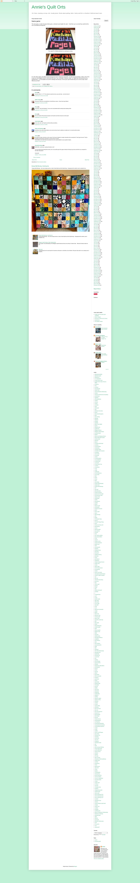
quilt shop (97, 689)
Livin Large (97, 603)
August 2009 (96, 276)
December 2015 (97, 163)
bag (95, 409)
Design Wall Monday (99, 486)
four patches (97, 530)
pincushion (97, 674)
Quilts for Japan (98, 698)
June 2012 (96, 225)
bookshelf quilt (98, 433)
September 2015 (97, 168)
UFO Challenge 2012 (99, 795)
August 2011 (96, 240)
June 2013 (96, 208)
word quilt (97, 819)
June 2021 (96, 65)
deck (96, 480)
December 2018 (97, 110)
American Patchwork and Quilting (101, 394)
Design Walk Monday (99, 483)
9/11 (96, 385)
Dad (96, 476)
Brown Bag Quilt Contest (100, 437)
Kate (36, 114)
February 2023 (97, 36)
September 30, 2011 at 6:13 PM (41, 117)
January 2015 (96, 180)
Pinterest (96, 677)
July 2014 (96, 188)
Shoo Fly (96, 739)
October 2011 (96, 237)
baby (96, 406)
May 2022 (96, 49)
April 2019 (96, 104)
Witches (51, 86)
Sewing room (97, 735)
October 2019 (96, 95)
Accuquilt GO (97, 388)
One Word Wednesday (99, 650)
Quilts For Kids (98, 699)
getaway (96, 548)
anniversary (97, 396)
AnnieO (103, 846)
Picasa (96, 668)
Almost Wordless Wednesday (100, 391)
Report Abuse (97, 288)
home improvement (99, 567)
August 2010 (96, 258)
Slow (96, 745)
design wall (97, 484)
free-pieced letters (38, 86)
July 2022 (96, 46)
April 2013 (96, 211)
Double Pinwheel (98, 492)
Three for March (98, 776)
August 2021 (96, 63)
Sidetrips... (103, 362)
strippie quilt (97, 760)
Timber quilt (97, 782)
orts (95, 658)
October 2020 (96, 77)
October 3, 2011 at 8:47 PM (40, 141)
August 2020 (96, 80)
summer (96, 761)
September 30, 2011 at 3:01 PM (41, 110)
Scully (96, 729)
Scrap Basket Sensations (100, 724)
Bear (96, 415)
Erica (96, 510)
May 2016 (96, 156)
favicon (96, 520)
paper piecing (97, 662)
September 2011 (97, 239)
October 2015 (96, 166)
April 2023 (96, 33)
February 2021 (97, 71)
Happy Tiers (97, 563)
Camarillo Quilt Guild (99, 443)
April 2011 (96, 246)
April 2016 (96, 157)
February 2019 (97, 107)
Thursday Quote (98, 779)
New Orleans (97, 640)
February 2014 (97, 196)
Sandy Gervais (98, 719)
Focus (96, 527)
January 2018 (96, 126)
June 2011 (96, 243)
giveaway (97, 551)
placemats (97, 681)
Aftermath (41, 249)
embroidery (97, 507)
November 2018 (97, 111)
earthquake (97, 498)
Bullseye (96, 440)
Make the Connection (99, 609)
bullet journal (97, 439)
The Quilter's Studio (99, 321)
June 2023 (96, 30)
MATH (96, 612)
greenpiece (97, 559)
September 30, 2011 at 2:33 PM (41, 103)
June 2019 (96, 101)
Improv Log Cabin (98, 572)
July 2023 (96, 28)
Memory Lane (97, 615)
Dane (96, 477)
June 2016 (96, 154)
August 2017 (96, 134)
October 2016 (96, 148)
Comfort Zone (97, 461)
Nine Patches (97, 643)
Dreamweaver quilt (98, 495)
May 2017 (96, 138)
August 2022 (96, 45)
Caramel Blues (98, 446)
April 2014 (96, 193)
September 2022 (97, 43)
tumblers (96, 788)
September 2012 (97, 221)
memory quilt (97, 616)
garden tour (97, 544)
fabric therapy (97, 514)
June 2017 (96, 137)
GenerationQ (97, 547)
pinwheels (97, 679)
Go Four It (97, 553)
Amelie (96, 393)
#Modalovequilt (98, 375)
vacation (96, 798)
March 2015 (96, 177)
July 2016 (96, 153)
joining (96, 585)
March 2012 (96, 230)
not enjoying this (98, 644)
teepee (96, 770)
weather (96, 807)
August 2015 (96, 169)
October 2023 (96, 26)
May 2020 (96, 85)
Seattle (96, 730)
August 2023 (96, 27)
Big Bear (96, 419)
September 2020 (97, 79)
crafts (96, 470)
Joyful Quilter (37, 121)
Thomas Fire (97, 773)
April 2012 (96, 228)
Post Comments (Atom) (41, 161)
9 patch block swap (98, 380)
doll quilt (96, 489)
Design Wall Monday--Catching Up (40, 166)
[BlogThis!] (45, 84)
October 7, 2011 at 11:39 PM (40, 154)
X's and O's (97, 824)
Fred (96, 533)
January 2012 (96, 233)
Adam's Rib (97, 390)
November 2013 (97, 200)
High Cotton (97, 566)
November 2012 (97, 218)
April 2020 (96, 86)
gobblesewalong (98, 554)
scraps (96, 727)
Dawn (96, 479)
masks (96, 610)
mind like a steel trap (99, 619)
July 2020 (96, 82)
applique (96, 397)
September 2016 (97, 150)
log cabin (97, 604)
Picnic (96, 670)
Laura (96, 597)
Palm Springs (97, 661)
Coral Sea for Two (98, 464)
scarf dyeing (97, 721)
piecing (96, 671)
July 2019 (96, 100)
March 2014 (96, 194)
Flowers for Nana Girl (99, 525)
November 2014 (97, 182)
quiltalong (97, 692)
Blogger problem (98, 430)
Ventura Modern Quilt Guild (100, 803)
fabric (96, 513)
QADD (96, 687)
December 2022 (97, 39)
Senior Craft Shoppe (99, 732)
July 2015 (96, 171)
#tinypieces (97, 377)
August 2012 (96, 222)
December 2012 (97, 217)
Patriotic (96, 664)
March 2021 (96, 70)
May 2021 (96, 67)
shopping (97, 741)
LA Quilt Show (97, 594)
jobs (96, 582)
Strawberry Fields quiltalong (100, 759)
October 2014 (96, 184)
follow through (97, 529)
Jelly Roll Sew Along (99, 579)
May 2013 (96, 209)
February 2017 (97, 143)
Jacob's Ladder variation (100, 575)
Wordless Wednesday (99, 821)
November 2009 (97, 271)
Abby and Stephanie (39, 128)
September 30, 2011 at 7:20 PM (41, 124)
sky (95, 744)
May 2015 (96, 174)
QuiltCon (96, 695)
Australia (96, 405)
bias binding (97, 416)
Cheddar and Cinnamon (99, 450)
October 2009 (96, 273)
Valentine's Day (98, 800)
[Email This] (43, 84)
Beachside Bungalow (99, 413)
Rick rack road (98, 708)
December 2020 (97, 74)
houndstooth (97, 569)
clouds (96, 456)
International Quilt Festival (100, 573)
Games (96, 539)
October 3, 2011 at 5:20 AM (40, 131)
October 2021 (96, 60)
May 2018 (96, 120)
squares (96, 753)
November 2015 (97, 165)
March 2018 (96, 123)
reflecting (97, 707)
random (96, 702)
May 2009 (96, 280)
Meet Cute (97, 613)
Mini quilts (97, 622)
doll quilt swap (98, 490)
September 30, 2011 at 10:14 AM (41, 95)
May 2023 (96, 31)
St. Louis (96, 756)
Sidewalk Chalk (98, 742)
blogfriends (97, 428)
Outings (96, 659)
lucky (96, 606)
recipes (96, 704)
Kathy (96, 587)
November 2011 (97, 236)
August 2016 (96, 151)
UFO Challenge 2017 (99, 797)
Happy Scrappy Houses (99, 562)
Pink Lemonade (98, 676)
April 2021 (96, 68)
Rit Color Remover (98, 711)
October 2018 (96, 113)
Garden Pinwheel (98, 542)
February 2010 (97, 267)
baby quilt (97, 407)
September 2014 (97, 185)
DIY (95, 487)
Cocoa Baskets (98, 459)
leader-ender (97, 599)
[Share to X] (46, 84)
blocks (96, 425)
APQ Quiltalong (98, 399)
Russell (96, 717)
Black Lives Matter (98, 424)
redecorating (97, 705)
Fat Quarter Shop (98, 519)
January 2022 (96, 55)
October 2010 (96, 255)
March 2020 (96, 88)
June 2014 (96, 190)
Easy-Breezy (97, 501)
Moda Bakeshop (98, 625)
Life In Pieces (98, 327)
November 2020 (97, 76)
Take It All (97, 767)
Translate (103, 834)
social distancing (98, 750)
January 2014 (96, 197)
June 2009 (96, 279)
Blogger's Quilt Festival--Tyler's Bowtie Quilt (47, 242)
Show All (107, 369)
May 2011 (96, 245)
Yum (96, 825)
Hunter (96, 570)
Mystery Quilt (97, 636)
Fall (95, 516)
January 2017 (96, 144)
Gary (96, 545)
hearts (96, 565)
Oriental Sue (97, 655)
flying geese (97, 526)
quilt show (97, 690)
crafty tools (97, 471)
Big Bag (96, 418)
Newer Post (34, 159)
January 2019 (96, 108)
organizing (97, 653)
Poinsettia (97, 684)
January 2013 (96, 215)
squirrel (96, 754)
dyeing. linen (97, 496)
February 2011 (97, 249)
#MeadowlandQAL (98, 374)
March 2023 (96, 34)
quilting (96, 696)
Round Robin (97, 714)
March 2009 (96, 283)
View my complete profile (99, 858)
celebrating (97, 448)
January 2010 (96, 268)
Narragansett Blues (99, 637)
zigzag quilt (97, 827)
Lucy (96, 607)
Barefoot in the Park (99, 410)
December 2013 (97, 199)
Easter (96, 499)
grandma (96, 556)
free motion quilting (98, 535)
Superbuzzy (97, 320)
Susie (96, 764)
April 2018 (96, 122)
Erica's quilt (97, 511)
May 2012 (96, 227)
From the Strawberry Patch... (101, 361)
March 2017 (96, 141)
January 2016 (96, 162)
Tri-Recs (96, 784)
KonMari (96, 591)
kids (95, 588)
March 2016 (96, 159)
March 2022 (96, 52)
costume (96, 465)
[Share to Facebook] (47, 84)
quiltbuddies (97, 693)
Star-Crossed (97, 757)
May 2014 (96, 191)
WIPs (96, 816)
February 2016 (97, 160)
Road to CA (97, 713)
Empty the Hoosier (98, 508)
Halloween (97, 560)
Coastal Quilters (98, 458)
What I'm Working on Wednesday (101, 812)
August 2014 (96, 187)
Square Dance (98, 751)
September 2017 (97, 132)
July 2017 (96, 135)
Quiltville (96, 701)
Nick (96, 642)
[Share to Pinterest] (49, 84)
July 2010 (96, 260)
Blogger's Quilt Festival (99, 431)
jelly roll (96, 578)
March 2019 (96, 105)
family (96, 517)
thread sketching (98, 775)
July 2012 (96, 224)
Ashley (96, 403)
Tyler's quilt (97, 793)
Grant (96, 557)
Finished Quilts (98, 841)
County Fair (97, 467)
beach (96, 412)
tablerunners (97, 766)
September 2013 (97, 203)
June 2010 (96, 261)
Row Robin (97, 716)
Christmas (97, 452)
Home (61, 159)
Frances (96, 532)
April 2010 (96, 264)
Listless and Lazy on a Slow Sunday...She (104, 337)
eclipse (96, 502)
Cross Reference (98, 473)
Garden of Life (97, 541)
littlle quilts (97, 601)
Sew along (97, 733)
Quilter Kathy (37, 99)
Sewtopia (97, 736)
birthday (96, 422)
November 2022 (97, 40)
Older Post (87, 159)
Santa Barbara (98, 720)
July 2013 (96, 206)
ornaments (97, 656)
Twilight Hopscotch (98, 790)
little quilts (97, 600)
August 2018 (96, 116)
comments (97, 462)
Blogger (75, 866)
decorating (97, 482)
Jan (95, 576)
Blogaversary (97, 427)
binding (96, 421)
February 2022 (97, 54)
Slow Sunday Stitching (99, 747)
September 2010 (97, 257)
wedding (96, 809)
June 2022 (96, 48)
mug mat (96, 634)
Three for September (99, 778)
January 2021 (96, 73)
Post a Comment (36, 157)
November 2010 (97, 254)
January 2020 (96, 91)
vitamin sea (97, 806)
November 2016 (97, 147)
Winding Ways (98, 815)
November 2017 (97, 129)
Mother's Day (97, 631)
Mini (96, 621)
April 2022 (96, 51)
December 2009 (97, 270)
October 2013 (96, 202)
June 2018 (96, 119)
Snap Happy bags (98, 748)
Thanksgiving (97, 772)
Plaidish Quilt (97, 683)
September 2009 (97, 274)
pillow (96, 673)
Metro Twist (97, 618)
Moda (96, 624)
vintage (96, 804)
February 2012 (97, 231)
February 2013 (97, 214)
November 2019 (97, 94)
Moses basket (97, 630)
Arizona (96, 402)
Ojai (95, 647)
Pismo (96, 680)
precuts (96, 686)
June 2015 (96, 172)
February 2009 (97, 285)
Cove (96, 468)
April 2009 (96, 282)
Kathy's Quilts (98, 344)
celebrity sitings (98, 449)
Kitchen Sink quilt (98, 590)
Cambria (96, 445)
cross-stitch (97, 474)
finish (96, 523)
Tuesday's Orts (98, 787)
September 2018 (97, 114)
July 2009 (96, 277)
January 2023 (96, 37)
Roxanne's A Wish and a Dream (101, 318)
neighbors (97, 639)
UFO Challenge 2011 (45, 86)
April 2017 (96, 140)
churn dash (97, 453)
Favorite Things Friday (99, 522)
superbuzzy (97, 763)
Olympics (97, 649)
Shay (36, 106)
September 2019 (97, 97)
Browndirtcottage (38, 145)
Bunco (96, 442)
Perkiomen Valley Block (99, 665)
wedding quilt (97, 810)
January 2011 (96, 251)
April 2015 (96, 175)
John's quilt (97, 584)
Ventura (96, 801)
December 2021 (97, 57)
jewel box (97, 581)
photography (97, 667)
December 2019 (97, 92)
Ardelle (96, 400)
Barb (36, 92)
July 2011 (96, 242)
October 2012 (96, 220)
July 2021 (96, 64)
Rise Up (96, 710)
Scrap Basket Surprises (99, 726)
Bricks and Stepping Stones (100, 436)
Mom (96, 628)
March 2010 (96, 265)
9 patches (97, 384)
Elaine (96, 504)
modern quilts (97, 627)
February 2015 (97, 178)
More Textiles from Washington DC (104, 354)
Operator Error (98, 652)
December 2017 (97, 128)
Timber (96, 781)
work (96, 822)
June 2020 (96, 83)
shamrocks (97, 738)
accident (96, 387)
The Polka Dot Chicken (100, 335)
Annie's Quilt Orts (48, 7)
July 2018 (96, 117)
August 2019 (96, 98)
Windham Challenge (99, 813)
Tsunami (96, 785)
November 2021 (97, 58)
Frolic (96, 538)
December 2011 (97, 234)
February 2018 (97, 125)
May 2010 (96, 262)
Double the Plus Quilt (99, 493)
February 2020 (97, 89)
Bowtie (96, 434)
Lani (96, 596)
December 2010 (97, 252)
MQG (96, 633)
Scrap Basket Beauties (99, 723)
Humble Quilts (98, 352)
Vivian (36, 135)
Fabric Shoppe (98, 317)
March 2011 (96, 248)
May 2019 (96, 103)
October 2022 (96, 42)
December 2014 (97, 181)
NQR (96, 646)
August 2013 (96, 205)
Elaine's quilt (97, 505)
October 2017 (96, 131)
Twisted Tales (97, 791)
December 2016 (97, 146)
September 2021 (97, 61)
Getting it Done (98, 550)
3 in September (98, 378)
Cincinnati (97, 455)
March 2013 (96, 212)
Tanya (96, 769)
